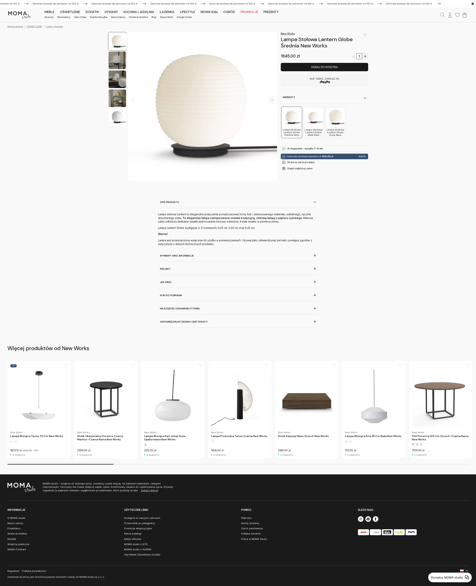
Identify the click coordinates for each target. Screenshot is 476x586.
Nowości (49, 17)
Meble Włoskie (132, 538)
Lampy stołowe (54, 26)
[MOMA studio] (19, 15)
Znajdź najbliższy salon (300, 168)
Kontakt (11, 538)
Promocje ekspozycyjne (138, 528)
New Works (288, 33)
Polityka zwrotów (251, 533)
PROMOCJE (249, 12)
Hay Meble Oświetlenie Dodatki (142, 554)
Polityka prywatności (34, 570)
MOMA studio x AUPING (137, 549)
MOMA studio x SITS (136, 544)
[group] (39, 410)
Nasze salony (118, 17)
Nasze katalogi (132, 533)
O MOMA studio (16, 517)
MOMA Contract (16, 549)
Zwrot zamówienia (252, 528)
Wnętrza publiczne (18, 544)
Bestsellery (63, 17)
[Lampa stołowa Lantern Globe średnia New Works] (202, 106)
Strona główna (15, 26)
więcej (362, 156)
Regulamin (13, 570)
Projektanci (13, 528)
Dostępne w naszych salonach (142, 517)
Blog (154, 17)
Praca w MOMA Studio (254, 538)
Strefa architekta (138, 17)
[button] (272, 99)
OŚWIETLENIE (34, 26)
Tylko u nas (80, 17)
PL (467, 570)
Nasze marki (166, 17)
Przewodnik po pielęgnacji (139, 523)
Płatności (246, 517)
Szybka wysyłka (98, 17)
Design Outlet (184, 17)
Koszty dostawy (250, 523)
